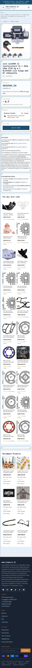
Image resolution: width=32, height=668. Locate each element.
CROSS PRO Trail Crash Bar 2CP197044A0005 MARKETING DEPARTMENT (23, 361)
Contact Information (7, 642)
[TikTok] (15, 589)
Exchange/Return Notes (8, 176)
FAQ (3, 619)
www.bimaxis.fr (12, 7)
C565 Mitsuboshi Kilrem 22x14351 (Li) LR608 (8, 531)
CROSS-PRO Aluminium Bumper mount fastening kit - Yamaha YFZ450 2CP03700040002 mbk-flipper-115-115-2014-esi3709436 (23, 214)
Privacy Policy (5, 633)
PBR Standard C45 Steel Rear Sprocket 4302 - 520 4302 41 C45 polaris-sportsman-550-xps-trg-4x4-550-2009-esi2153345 (23, 386)
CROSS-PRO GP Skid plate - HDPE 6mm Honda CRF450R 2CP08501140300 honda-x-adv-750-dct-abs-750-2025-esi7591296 (22, 262)
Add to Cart (16, 128)
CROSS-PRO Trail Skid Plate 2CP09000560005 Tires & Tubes (8, 262)
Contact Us (5, 616)
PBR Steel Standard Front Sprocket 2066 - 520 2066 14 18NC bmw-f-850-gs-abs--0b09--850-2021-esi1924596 (22, 410)
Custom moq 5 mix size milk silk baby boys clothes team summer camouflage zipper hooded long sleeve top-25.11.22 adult (23, 501)
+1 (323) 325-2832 (7, 601)
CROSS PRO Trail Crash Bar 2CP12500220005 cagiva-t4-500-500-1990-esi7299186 (23, 311)
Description (4, 137)
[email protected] (8, 187)
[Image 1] (4, 55)
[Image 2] (9, 55)
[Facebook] (3, 589)
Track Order (5, 622)
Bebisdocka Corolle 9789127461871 (7, 237)
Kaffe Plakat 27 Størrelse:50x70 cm (7, 501)
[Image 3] (15, 55)
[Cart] (28, 7)
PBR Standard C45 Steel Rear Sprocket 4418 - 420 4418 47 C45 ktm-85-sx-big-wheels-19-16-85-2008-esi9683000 (9, 410)
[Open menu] (3, 7)
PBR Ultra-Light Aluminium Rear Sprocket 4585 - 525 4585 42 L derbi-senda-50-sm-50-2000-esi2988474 (22, 336)
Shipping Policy (5, 639)
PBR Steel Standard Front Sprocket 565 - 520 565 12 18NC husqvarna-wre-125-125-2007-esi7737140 (8, 287)
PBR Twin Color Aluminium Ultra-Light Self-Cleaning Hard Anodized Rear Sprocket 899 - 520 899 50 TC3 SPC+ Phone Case (8, 435)
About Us (4, 613)
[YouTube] (11, 589)
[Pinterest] (23, 589)
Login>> (8, 483)
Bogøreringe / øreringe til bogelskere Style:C (8, 471)
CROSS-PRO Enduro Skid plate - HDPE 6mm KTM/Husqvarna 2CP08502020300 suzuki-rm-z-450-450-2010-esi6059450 (8, 214)
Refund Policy (5, 630)
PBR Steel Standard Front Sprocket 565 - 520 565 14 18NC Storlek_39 (22, 237)
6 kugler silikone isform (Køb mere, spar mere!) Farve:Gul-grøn (22, 471)
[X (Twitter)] (19, 589)
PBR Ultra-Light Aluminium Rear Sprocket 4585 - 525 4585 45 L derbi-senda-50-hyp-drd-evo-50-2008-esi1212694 (22, 435)
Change (26, 113)
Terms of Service (6, 636)
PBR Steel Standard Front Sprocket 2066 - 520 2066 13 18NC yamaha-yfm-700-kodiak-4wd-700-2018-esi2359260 (8, 311)
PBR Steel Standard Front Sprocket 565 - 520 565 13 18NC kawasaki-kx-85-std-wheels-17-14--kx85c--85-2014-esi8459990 (22, 287)
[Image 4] (20, 55)
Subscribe (26, 650)
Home (2, 12)
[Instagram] (7, 589)
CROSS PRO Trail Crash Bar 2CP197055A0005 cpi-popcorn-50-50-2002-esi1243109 (8, 336)
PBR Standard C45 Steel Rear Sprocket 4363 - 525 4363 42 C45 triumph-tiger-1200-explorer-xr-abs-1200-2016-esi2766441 (9, 386)
